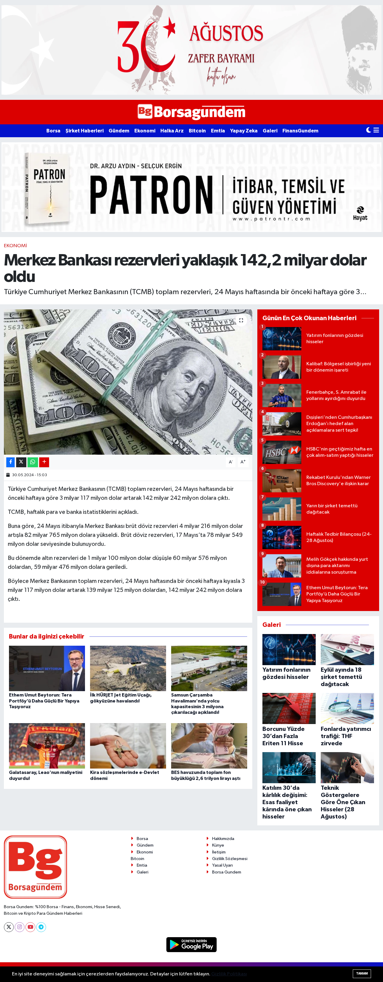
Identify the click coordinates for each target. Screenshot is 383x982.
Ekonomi (144, 130)
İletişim (219, 852)
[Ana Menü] (376, 130)
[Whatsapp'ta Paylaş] (33, 462)
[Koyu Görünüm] (368, 130)
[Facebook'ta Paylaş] (10, 462)
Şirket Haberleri (85, 130)
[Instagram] (20, 927)
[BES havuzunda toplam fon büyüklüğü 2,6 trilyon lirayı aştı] (209, 745)
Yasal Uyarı (222, 865)
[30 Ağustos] (191, 49)
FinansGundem (300, 130)
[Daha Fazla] (44, 462)
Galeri (270, 130)
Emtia (218, 130)
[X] (9, 927)
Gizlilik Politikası (229, 974)
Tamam (362, 973)
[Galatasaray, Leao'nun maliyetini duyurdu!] (47, 745)
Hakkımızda (223, 838)
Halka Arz (172, 130)
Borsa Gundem (226, 872)
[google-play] (191, 944)
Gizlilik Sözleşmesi (229, 858)
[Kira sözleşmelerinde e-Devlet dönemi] (128, 745)
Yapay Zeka (244, 130)
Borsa (53, 130)
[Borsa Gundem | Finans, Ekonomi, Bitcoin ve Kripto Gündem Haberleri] (191, 112)
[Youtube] (30, 927)
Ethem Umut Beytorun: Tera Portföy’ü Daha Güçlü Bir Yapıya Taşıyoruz (44, 701)
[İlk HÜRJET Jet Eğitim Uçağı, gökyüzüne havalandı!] (128, 668)
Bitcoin (197, 130)
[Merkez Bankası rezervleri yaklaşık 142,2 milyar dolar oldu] (128, 382)
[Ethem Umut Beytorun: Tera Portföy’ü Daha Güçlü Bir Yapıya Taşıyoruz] (47, 668)
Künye (218, 845)
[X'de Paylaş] (21, 462)
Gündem (119, 130)
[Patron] (191, 187)
